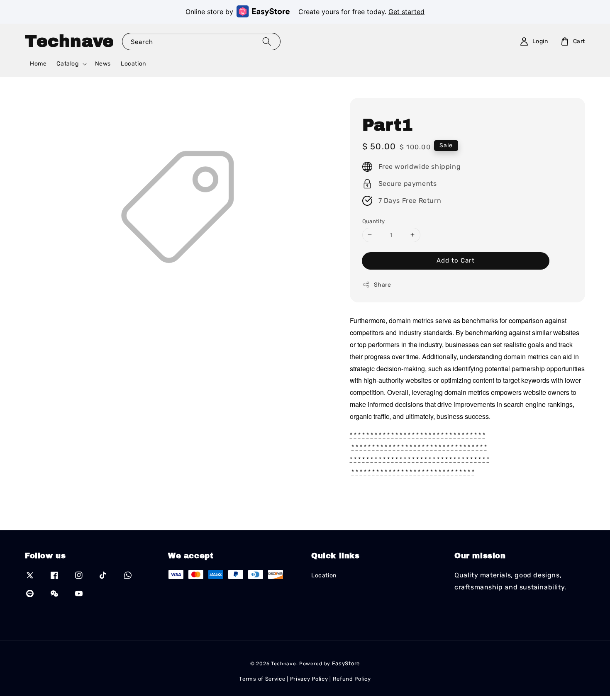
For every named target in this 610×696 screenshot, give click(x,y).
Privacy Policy (309, 679)
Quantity (373, 221)
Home (38, 63)
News (103, 63)
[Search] (267, 41)
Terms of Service (262, 679)
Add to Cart (456, 260)
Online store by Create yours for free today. (305, 11)
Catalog (67, 63)
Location (133, 63)
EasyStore (346, 663)
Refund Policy (352, 679)
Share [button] (382, 284)
